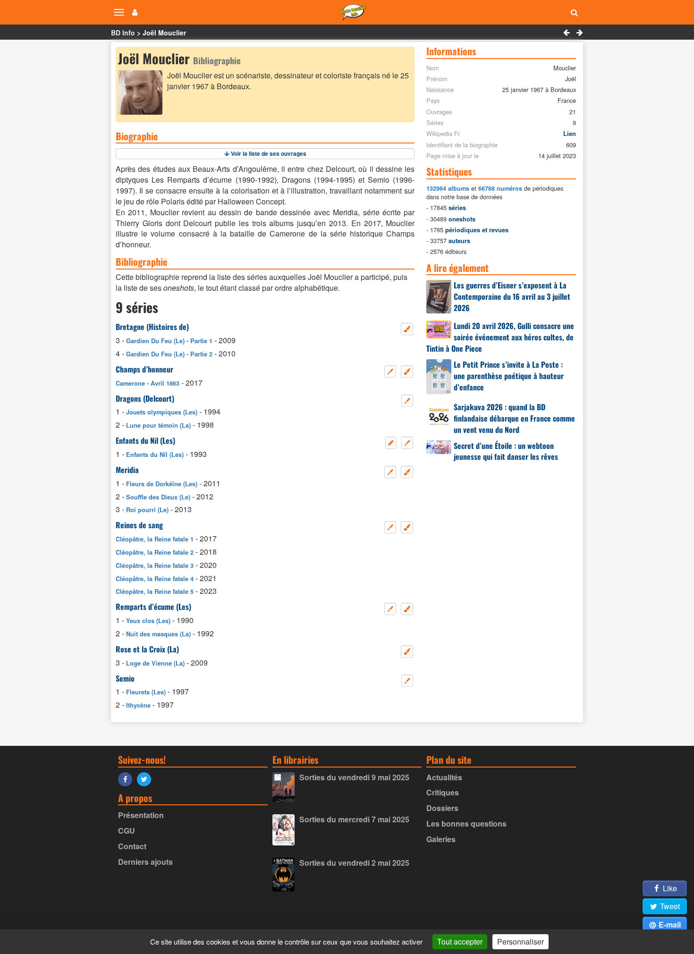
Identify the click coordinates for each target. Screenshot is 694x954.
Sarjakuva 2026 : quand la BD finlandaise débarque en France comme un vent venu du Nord (514, 418)
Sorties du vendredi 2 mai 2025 (354, 862)
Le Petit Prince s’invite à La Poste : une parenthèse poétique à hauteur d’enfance (509, 376)
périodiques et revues (476, 230)
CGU (126, 830)
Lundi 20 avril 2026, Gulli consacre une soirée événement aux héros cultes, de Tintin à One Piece (500, 337)
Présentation (141, 815)
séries (457, 207)
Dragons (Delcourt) (145, 398)
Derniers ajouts (145, 861)
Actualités (444, 777)
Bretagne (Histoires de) (152, 326)
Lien (569, 133)
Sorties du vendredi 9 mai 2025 (354, 777)
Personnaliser (520, 941)
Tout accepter (459, 941)
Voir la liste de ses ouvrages (268, 153)
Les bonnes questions (466, 823)
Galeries (441, 839)
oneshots (462, 219)
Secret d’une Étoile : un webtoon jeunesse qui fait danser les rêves (506, 451)
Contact (132, 846)
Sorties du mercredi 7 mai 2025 (354, 819)
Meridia (127, 469)
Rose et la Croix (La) (147, 649)
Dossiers (442, 807)
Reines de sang (139, 525)
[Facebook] (127, 778)
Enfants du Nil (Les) (145, 440)
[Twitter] (146, 778)
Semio (125, 678)
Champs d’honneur (144, 369)
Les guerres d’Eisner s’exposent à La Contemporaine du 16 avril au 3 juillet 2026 (512, 296)
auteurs (459, 240)
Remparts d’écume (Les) (153, 606)
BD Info (123, 32)
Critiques (442, 792)
